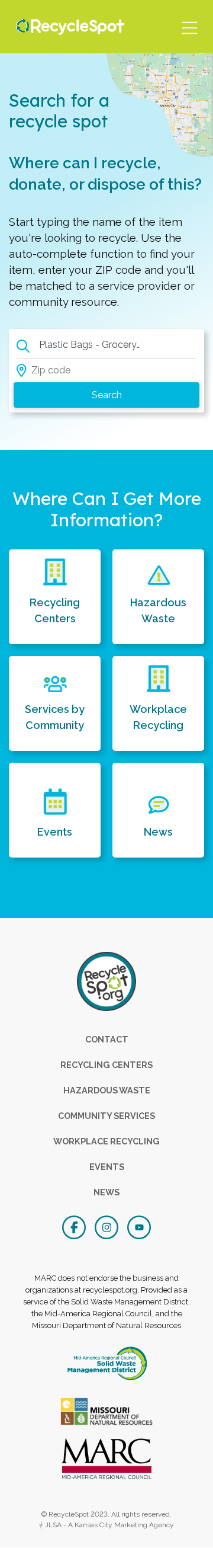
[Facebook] (75, 1226)
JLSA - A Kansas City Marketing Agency (108, 1525)
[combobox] (93, 346)
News (158, 832)
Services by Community (55, 717)
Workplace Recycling (158, 717)
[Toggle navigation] (189, 26)
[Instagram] (108, 1226)
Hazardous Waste (158, 610)
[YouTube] (139, 1226)
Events (54, 832)
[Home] (67, 26)
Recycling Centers (55, 610)
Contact (106, 1039)
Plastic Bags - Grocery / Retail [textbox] (96, 344)
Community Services (106, 1116)
